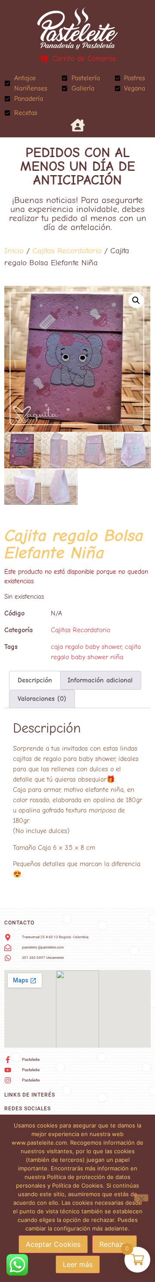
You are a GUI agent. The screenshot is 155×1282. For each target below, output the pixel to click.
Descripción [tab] (35, 680)
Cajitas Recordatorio (67, 250)
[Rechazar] (141, 1198)
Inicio (14, 250)
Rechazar (114, 1244)
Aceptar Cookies (53, 1244)
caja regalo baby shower (86, 647)
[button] (136, 300)
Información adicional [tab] (100, 680)
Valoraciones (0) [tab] (42, 699)
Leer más (78, 1264)
